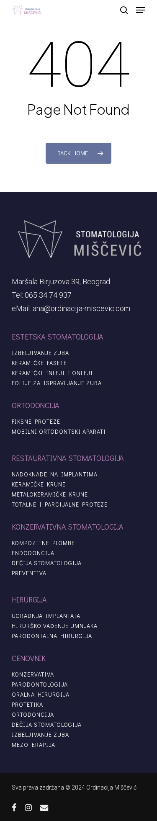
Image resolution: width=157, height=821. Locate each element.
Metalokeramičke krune (50, 494)
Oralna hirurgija (40, 694)
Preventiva (29, 573)
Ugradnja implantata (46, 616)
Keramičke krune (39, 484)
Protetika (27, 704)
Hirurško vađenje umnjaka (55, 626)
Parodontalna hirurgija (52, 636)
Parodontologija (40, 684)
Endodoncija (33, 553)
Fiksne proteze (36, 421)
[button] (140, 10)
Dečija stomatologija (47, 563)
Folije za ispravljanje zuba (57, 383)
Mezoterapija (33, 744)
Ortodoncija (33, 714)
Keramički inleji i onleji (52, 373)
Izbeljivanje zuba (40, 353)
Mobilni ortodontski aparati (59, 431)
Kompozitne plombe (43, 543)
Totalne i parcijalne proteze (60, 504)
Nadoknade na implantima (55, 474)
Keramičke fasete (39, 363)
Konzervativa (33, 674)
